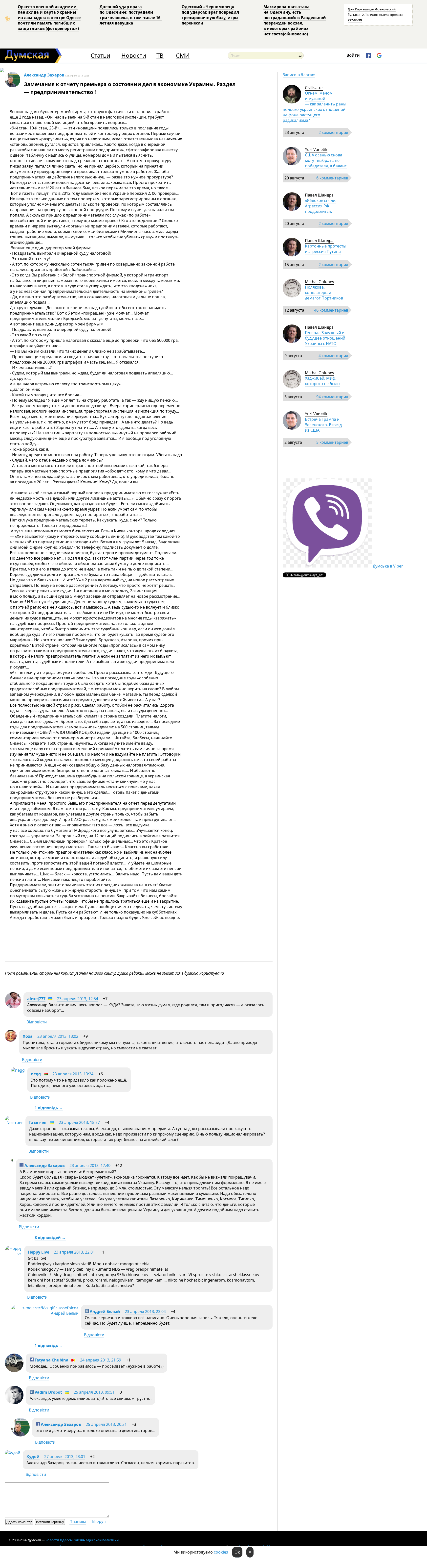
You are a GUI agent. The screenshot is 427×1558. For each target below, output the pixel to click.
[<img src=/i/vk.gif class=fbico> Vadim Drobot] (14, 1403)
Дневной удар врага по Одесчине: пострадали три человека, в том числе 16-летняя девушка (131, 15)
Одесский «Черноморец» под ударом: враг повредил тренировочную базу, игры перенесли (210, 15)
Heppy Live (38, 1252)
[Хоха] (11, 1040)
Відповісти (36, 1022)
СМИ (183, 55)
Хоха (28, 1036)
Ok (237, 1552)
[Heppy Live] (13, 1254)
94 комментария (332, 396)
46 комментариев (331, 310)
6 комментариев (332, 178)
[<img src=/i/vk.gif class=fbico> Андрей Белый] (45, 1313)
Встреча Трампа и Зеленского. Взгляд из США (323, 425)
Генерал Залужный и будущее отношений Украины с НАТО (325, 338)
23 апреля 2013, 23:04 (145, 1311)
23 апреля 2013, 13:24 (72, 1074)
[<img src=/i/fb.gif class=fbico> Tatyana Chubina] (14, 1370)
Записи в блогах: (299, 74)
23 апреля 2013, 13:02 (57, 1036)
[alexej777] (13, 1007)
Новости (133, 55)
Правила (77, 1521)
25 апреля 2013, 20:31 (106, 1424)
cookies (221, 1552)
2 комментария (333, 132)
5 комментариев (332, 442)
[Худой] (12, 1453)
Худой (33, 1456)
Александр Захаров (44, 75)
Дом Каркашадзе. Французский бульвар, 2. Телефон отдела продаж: (375, 14)
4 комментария (333, 355)
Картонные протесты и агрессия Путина (325, 248)
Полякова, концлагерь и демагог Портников (324, 292)
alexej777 (36, 998)
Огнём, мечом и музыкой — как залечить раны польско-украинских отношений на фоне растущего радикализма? (314, 106)
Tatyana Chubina (51, 1360)
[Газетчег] (14, 1122)
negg (36, 1074)
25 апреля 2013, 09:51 (94, 1392)
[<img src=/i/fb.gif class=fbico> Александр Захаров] (12, 1160)
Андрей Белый (104, 1311)
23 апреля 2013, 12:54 (77, 998)
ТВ (160, 55)
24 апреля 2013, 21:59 (100, 1360)
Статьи (100, 55)
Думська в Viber (388, 566)
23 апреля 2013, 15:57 (79, 1122)
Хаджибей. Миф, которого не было (322, 380)
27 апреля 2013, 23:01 (64, 1456)
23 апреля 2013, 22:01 (74, 1252)
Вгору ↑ (99, 1521)
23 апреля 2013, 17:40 (89, 1165)
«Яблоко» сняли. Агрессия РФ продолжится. (320, 206)
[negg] (18, 1070)
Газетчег (38, 1122)
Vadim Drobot (48, 1392)
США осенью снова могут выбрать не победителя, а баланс (326, 160)
